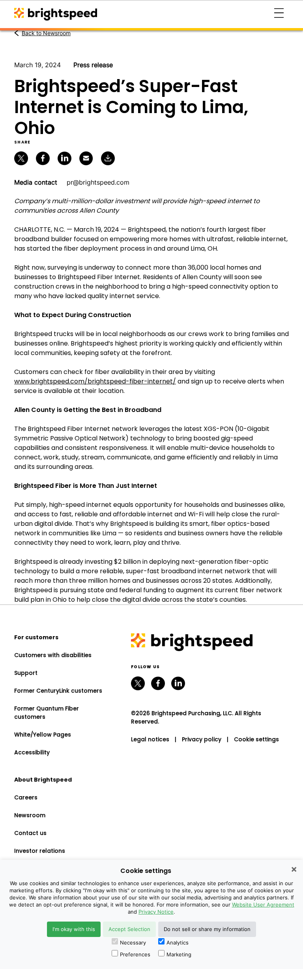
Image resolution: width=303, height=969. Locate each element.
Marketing (178, 954)
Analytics (177, 942)
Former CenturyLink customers (58, 691)
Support (25, 673)
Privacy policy (201, 739)
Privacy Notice (156, 912)
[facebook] (158, 683)
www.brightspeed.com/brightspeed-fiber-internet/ (95, 381)
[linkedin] (178, 683)
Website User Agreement (263, 904)
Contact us (30, 833)
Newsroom (29, 815)
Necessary (133, 942)
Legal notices (150, 739)
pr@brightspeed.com (98, 182)
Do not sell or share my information (207, 929)
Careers (25, 797)
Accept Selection (129, 929)
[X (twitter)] (138, 683)
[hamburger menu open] (279, 14)
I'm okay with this (73, 929)
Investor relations (39, 851)
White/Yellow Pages (42, 735)
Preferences (135, 954)
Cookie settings (256, 739)
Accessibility (32, 752)
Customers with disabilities (53, 655)
